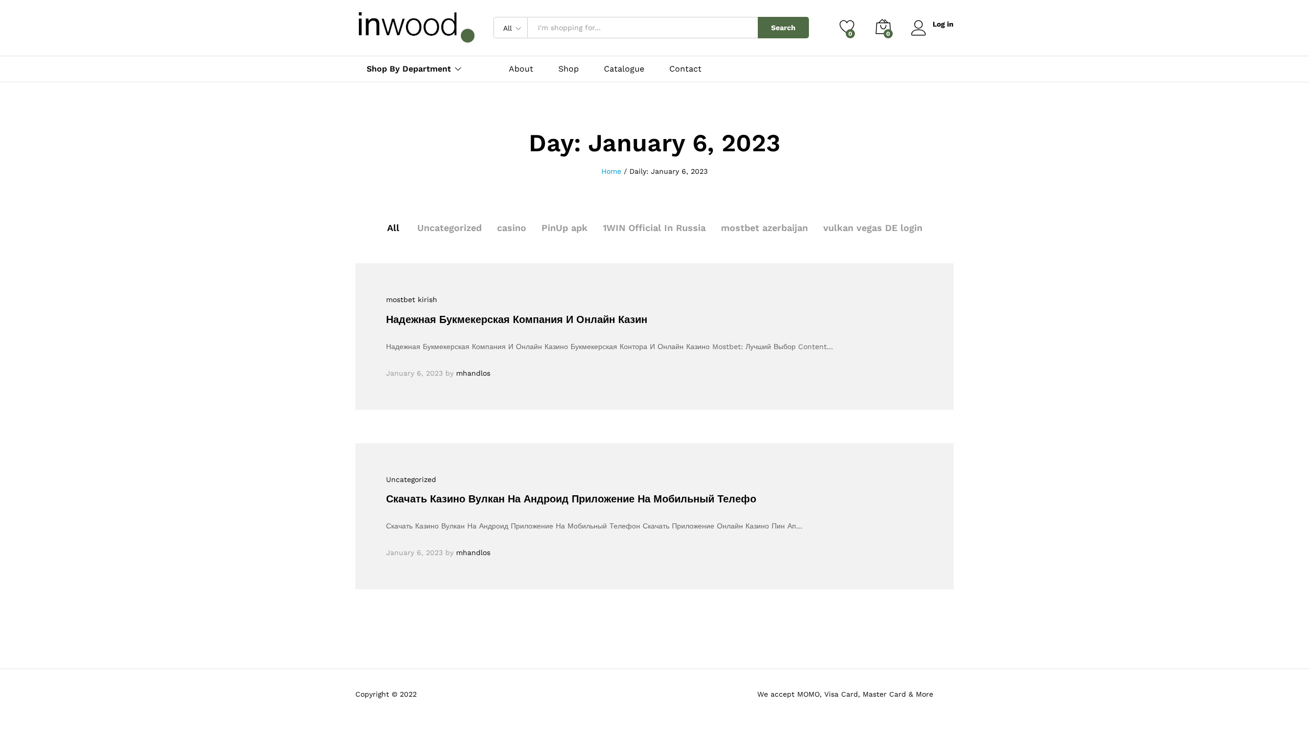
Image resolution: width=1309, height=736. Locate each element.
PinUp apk (564, 227)
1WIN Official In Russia (654, 227)
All (393, 227)
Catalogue (624, 69)
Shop (568, 69)
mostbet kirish (411, 299)
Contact (685, 69)
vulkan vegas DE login (872, 227)
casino (511, 227)
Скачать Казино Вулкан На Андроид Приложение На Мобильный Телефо (571, 499)
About (521, 69)
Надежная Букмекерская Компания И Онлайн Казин (516, 319)
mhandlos (473, 373)
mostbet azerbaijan (764, 227)
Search (783, 28)
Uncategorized (449, 227)
